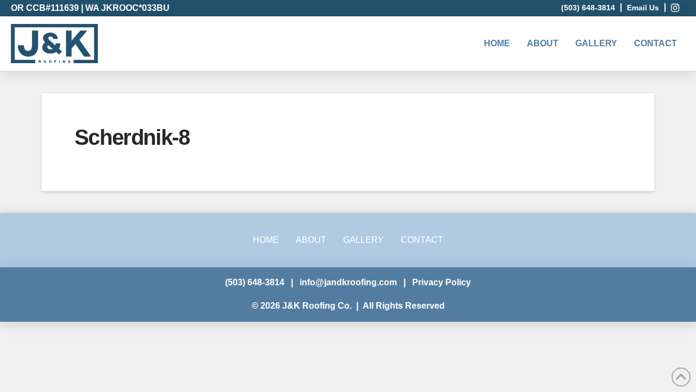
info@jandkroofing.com (348, 282)
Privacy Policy (441, 282)
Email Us (643, 7)
